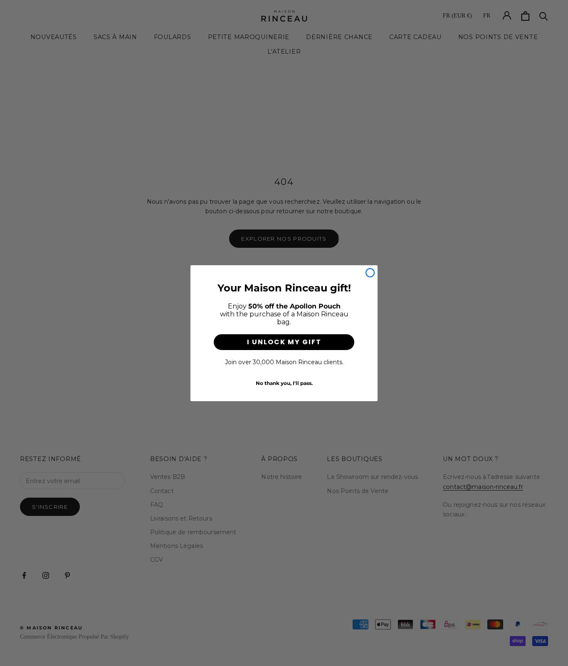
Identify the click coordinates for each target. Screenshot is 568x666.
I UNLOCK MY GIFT (284, 342)
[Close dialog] (370, 273)
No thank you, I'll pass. (284, 383)
